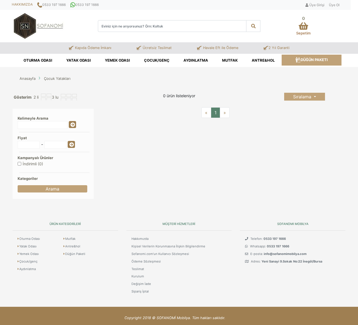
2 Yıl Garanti (278, 48)
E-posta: (278, 254)
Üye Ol (334, 5)
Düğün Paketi (314, 59)
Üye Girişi (316, 5)
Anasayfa (28, 78)
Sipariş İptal (140, 291)
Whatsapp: (269, 246)
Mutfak (230, 60)
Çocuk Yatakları (57, 78)
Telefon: (267, 239)
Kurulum (137, 276)
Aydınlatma (195, 60)
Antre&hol (72, 246)
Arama (52, 189)
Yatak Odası (78, 60)
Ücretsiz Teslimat (157, 48)
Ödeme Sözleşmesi (146, 261)
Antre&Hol (263, 60)
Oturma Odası (37, 60)
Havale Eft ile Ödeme (220, 48)
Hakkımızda (140, 239)
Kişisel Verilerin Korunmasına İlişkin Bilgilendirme (168, 246)
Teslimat (137, 269)
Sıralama (303, 96)
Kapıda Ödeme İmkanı (92, 48)
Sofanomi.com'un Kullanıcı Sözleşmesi (160, 254)
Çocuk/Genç (156, 60)
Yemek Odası (117, 60)
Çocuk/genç (28, 261)
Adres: (286, 261)
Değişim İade (141, 284)
